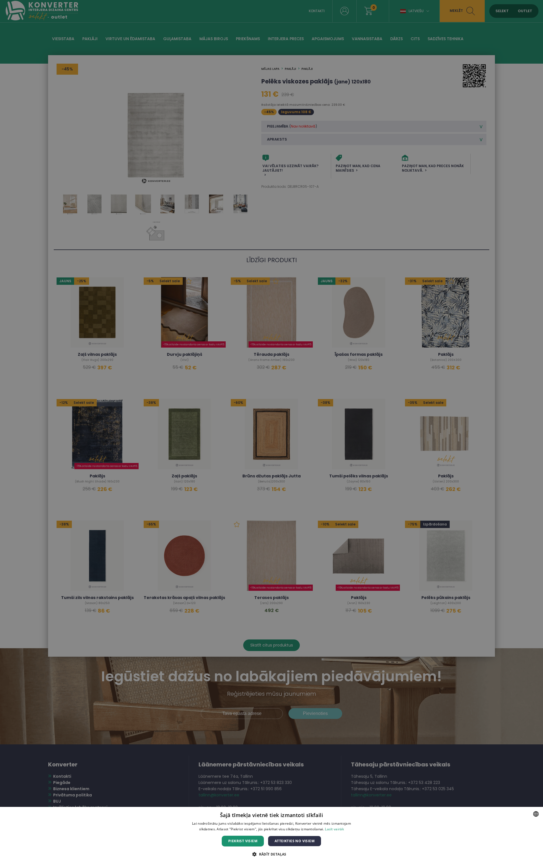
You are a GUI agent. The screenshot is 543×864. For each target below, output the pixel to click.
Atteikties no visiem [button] (294, 841)
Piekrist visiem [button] (242, 841)
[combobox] (536, 814)
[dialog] (271, 835)
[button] (271, 854)
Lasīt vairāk (334, 829)
